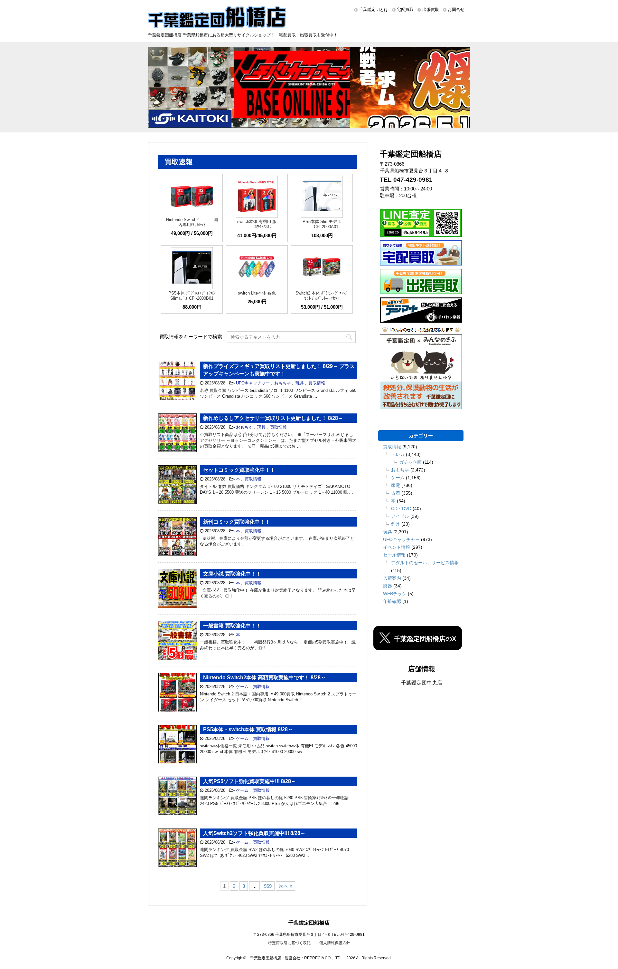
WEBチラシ (395, 593)
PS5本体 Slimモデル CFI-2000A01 (322, 224)
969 (268, 886)
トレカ (398, 454)
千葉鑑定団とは (373, 9)
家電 (395, 485)
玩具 (299, 383)
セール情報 (394, 554)
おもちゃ (282, 383)
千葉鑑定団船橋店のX (425, 638)
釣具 (395, 524)
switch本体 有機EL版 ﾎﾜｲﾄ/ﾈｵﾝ (256, 224)
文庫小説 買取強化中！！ (232, 574)
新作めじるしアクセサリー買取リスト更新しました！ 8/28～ (273, 418)
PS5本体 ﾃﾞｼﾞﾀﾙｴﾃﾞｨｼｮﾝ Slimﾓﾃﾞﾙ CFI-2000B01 (191, 296)
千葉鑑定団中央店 (421, 682)
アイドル (400, 516)
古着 (395, 493)
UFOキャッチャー (253, 383)
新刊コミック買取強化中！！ (236, 522)
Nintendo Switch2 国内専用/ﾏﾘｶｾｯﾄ (192, 222)
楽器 (387, 585)
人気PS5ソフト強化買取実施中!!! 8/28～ (249, 781)
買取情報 (316, 383)
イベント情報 (396, 547)
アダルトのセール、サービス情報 (425, 562)
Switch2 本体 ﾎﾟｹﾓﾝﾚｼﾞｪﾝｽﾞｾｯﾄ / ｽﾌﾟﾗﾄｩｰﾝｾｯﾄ (321, 296)
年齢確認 (392, 601)
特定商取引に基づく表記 (289, 943)
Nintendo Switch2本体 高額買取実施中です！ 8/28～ (264, 677)
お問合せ (456, 9)
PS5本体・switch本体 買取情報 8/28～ (248, 729)
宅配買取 (405, 9)
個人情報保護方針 (334, 943)
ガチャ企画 (410, 462)
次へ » (285, 886)
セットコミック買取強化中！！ (239, 470)
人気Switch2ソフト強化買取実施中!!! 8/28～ (254, 833)
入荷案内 (392, 578)
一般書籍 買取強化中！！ (232, 625)
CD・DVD (401, 508)
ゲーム (242, 686)
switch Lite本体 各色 (257, 293)
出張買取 (430, 9)
